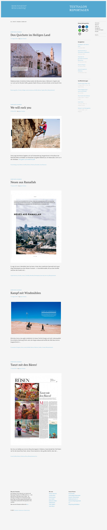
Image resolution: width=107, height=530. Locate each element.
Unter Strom (80, 102)
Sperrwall (42, 275)
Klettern (21, 164)
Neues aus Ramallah (23, 182)
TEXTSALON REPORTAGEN (79, 8)
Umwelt (44, 347)
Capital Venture (14, 275)
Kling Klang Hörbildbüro (74, 504)
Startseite (97, 23)
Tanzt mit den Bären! (24, 365)
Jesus (32, 90)
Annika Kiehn (52, 495)
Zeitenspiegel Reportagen (74, 495)
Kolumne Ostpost (81, 64)
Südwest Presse (81, 105)
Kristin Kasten (52, 497)
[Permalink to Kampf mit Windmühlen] (36, 334)
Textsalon (16, 510)
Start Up (46, 275)
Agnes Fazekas (23, 38)
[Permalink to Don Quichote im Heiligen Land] (36, 77)
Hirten (22, 347)
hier (25, 8)
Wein (46, 90)
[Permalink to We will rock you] (36, 151)
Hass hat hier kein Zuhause (84, 95)
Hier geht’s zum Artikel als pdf (27, 159)
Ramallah (37, 164)
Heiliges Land (25, 90)
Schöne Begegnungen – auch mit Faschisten (83, 90)
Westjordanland (51, 90)
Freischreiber (72, 493)
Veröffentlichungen (99, 29)
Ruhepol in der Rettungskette (84, 108)
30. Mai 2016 (13, 111)
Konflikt (35, 90)
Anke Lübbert (52, 504)
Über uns (97, 26)
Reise (26, 456)
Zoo (36, 456)
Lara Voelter (52, 499)
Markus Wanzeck (53, 493)
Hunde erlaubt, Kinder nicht (84, 83)
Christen (20, 90)
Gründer (19, 275)
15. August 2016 (14, 38)
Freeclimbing (13, 164)
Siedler (40, 347)
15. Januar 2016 (14, 185)
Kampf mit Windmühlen (26, 293)
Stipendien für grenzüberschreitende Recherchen (83, 58)
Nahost (39, 90)
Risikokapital (37, 275)
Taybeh (43, 90)
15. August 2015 (14, 296)
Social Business (43, 164)
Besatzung (13, 90)
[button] (79, 26)
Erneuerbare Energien (15, 347)
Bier (16, 90)
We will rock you (21, 107)
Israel (29, 90)
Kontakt (96, 31)
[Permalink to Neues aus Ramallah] (36, 262)
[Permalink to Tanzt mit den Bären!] (36, 445)
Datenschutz (27, 510)
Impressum (21, 510)
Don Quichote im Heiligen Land (30, 35)
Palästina (33, 164)
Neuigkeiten (97, 28)
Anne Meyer (52, 506)
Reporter (97, 24)
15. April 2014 (14, 368)
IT (25, 275)
